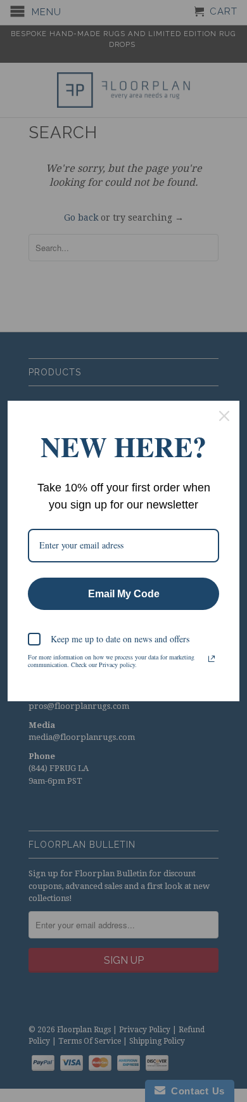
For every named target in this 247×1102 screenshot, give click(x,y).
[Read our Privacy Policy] (211, 658)
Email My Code (124, 593)
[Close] (224, 416)
